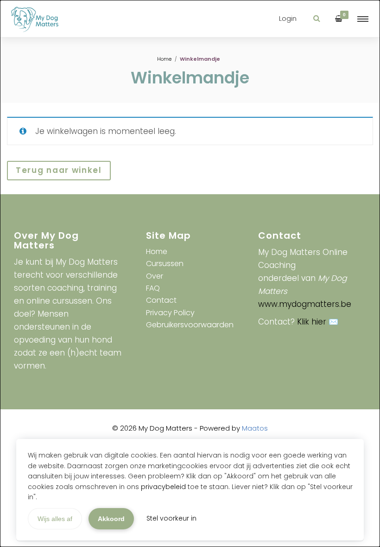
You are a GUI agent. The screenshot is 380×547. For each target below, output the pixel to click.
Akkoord (111, 518)
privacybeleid (163, 486)
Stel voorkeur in (171, 518)
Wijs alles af (55, 518)
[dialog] (190, 273)
